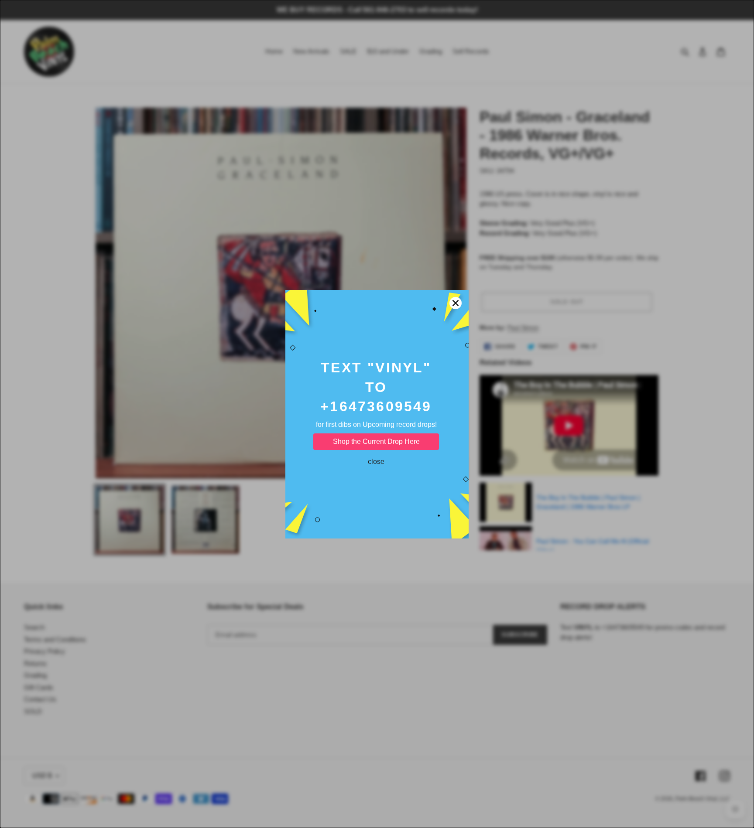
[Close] (455, 303)
